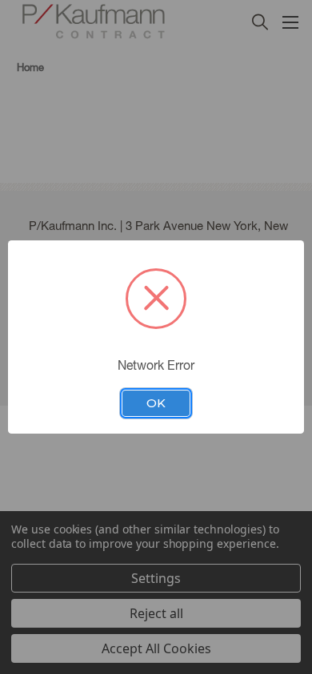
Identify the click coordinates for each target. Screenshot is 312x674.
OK (156, 403)
